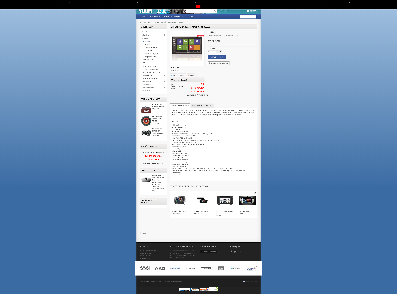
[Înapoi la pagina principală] (141, 22)
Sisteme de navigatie (151, 54)
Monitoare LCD (149, 50)
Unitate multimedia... (179, 211)
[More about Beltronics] (206, 268)
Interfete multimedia (150, 47)
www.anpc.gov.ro (145, 284)
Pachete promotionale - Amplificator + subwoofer (151, 70)
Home (143, 17)
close (198, 6)
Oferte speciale (149, 170)
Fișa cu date (197, 105)
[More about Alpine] (175, 268)
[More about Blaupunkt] (236, 268)
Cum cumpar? (155, 17)
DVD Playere (148, 44)
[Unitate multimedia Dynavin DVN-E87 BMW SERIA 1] (202, 200)
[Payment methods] (250, 282)
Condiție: (211, 32)
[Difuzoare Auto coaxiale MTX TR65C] (146, 121)
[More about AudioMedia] (190, 268)
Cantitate (211, 49)
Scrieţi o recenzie (179, 71)
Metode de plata (145, 256)
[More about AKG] (160, 268)
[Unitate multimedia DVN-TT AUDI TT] (180, 200)
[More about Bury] (252, 268)
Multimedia (155, 22)
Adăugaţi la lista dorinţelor (219, 63)
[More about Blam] (221, 268)
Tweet (174, 75)
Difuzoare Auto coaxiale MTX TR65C (157, 119)
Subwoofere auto (148, 75)
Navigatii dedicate (150, 57)
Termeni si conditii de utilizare (149, 253)
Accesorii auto (146, 81)
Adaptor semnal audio (150, 78)
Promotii (145, 32)
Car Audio (147, 22)
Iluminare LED (146, 91)
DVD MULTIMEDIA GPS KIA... (224, 212)
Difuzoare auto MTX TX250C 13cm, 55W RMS (157, 131)
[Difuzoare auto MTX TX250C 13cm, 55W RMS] (146, 133)
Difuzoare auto (148, 63)
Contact (190, 17)
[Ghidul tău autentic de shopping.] (204, 291)
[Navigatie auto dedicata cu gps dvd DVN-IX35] (247, 200)
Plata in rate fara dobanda (173, 17)
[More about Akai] (145, 268)
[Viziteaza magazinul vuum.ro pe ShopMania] (185, 291)
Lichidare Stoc (146, 85)
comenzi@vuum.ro (153, 163)
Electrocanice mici (148, 88)
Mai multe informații (180, 105)
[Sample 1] (153, 233)
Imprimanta (177, 67)
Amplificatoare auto (149, 66)
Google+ (191, 75)
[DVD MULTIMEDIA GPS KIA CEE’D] (225, 200)
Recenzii (209, 105)
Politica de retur (145, 258)
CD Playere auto (148, 60)
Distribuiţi (182, 75)
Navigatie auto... (244, 211)
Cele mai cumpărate (151, 99)
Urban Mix (145, 35)
